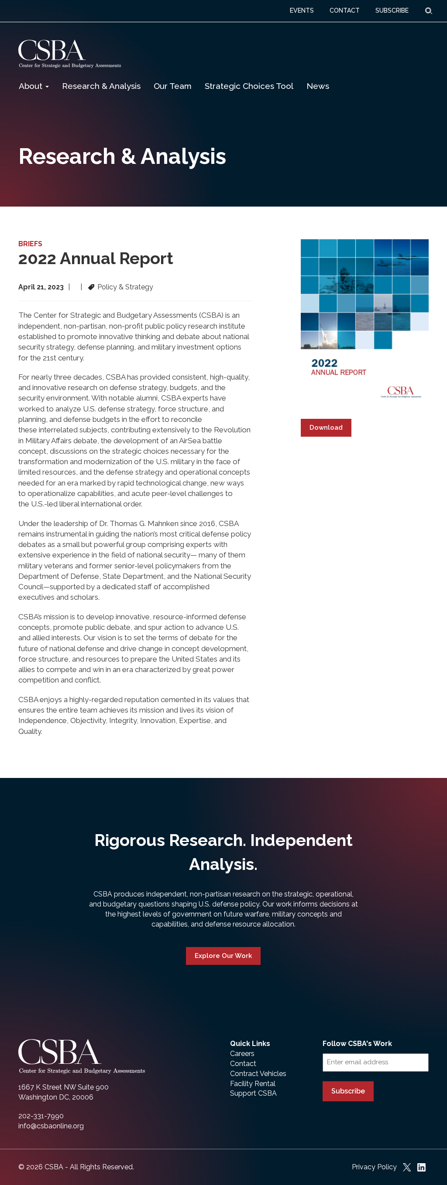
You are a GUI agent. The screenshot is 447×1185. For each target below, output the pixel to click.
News (317, 86)
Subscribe (348, 1091)
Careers (242, 1053)
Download (326, 427)
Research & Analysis (101, 86)
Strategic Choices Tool (249, 86)
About (32, 86)
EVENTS (302, 10)
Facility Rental (252, 1084)
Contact (243, 1063)
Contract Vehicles (258, 1074)
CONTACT (345, 10)
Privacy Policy (374, 1167)
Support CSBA (253, 1093)
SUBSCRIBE (392, 10)
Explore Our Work (223, 956)
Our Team (173, 86)
